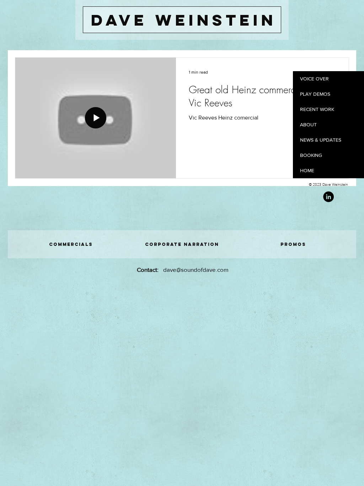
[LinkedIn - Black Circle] (328, 196)
